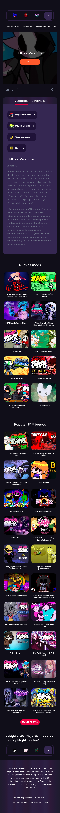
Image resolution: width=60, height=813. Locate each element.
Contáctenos (41, 797)
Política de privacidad (22, 797)
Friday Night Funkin (39, 802)
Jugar (30, 61)
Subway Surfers (19, 802)
